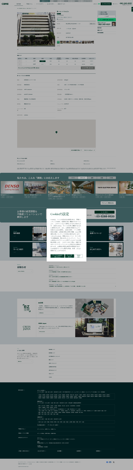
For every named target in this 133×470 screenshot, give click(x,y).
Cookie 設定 (78, 255)
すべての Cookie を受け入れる (57, 255)
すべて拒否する (69, 255)
